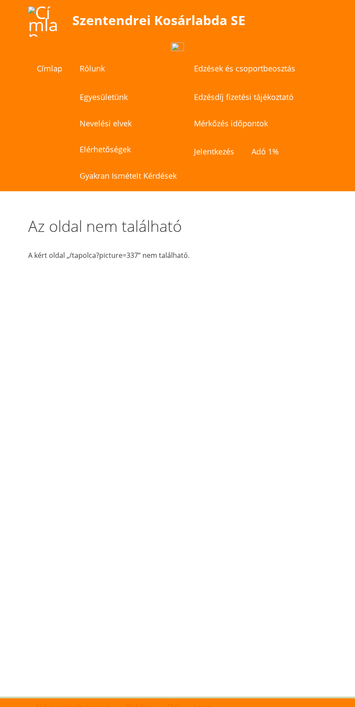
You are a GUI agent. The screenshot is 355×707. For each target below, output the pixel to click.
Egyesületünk (104, 97)
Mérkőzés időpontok (231, 123)
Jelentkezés (214, 151)
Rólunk (92, 68)
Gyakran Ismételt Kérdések (128, 175)
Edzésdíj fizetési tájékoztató (244, 97)
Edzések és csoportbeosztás (244, 68)
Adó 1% (265, 151)
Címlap (49, 68)
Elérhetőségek (105, 149)
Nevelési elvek (106, 123)
